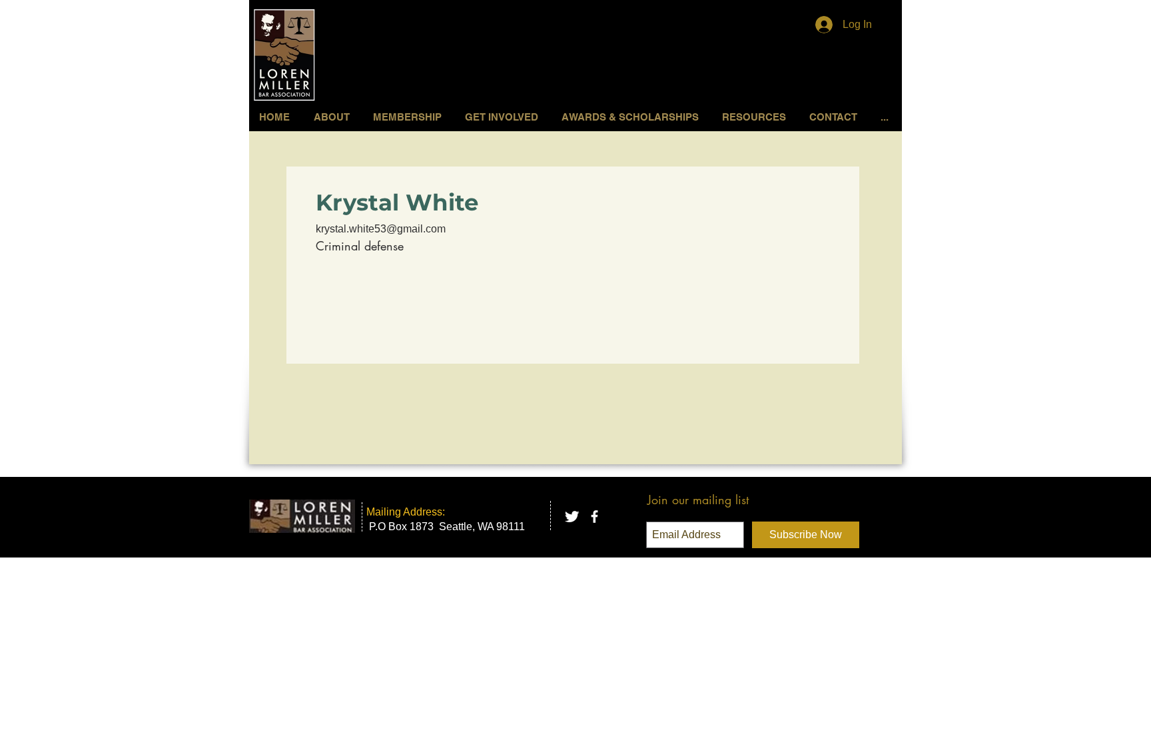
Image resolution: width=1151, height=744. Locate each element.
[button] (503, 117)
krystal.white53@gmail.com (381, 228)
